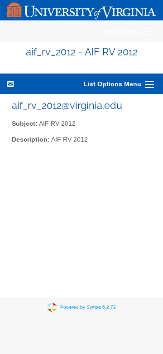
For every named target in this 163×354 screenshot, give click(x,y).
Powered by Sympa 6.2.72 (88, 307)
